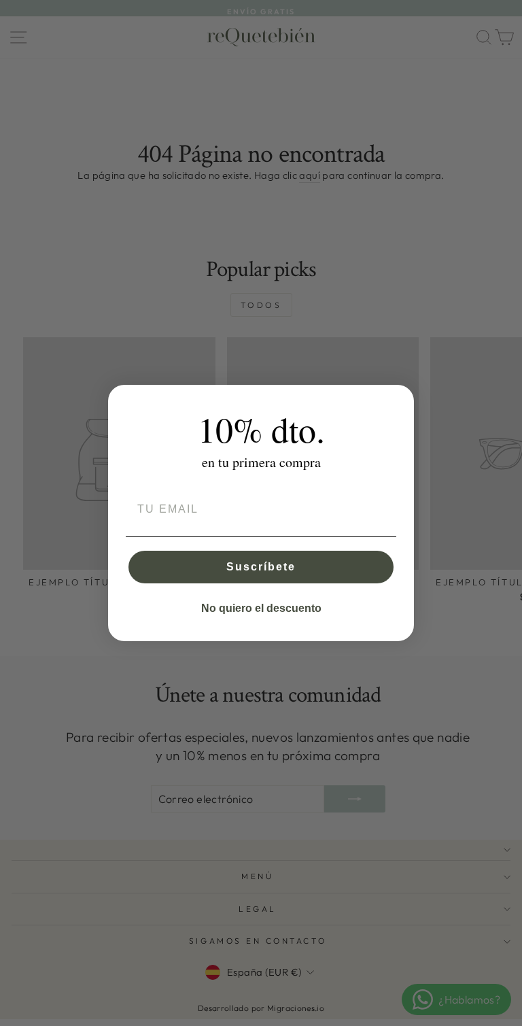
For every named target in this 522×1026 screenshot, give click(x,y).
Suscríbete (261, 566)
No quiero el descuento (261, 608)
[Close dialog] (399, 400)
